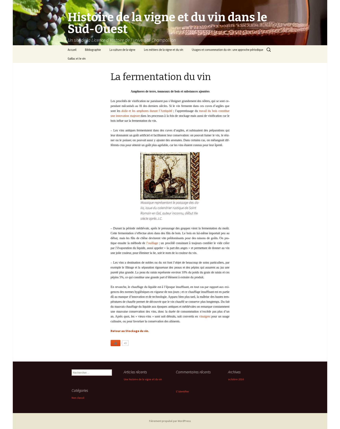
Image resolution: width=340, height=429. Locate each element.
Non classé (78, 397)
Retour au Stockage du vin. (130, 331)
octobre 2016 (236, 379)
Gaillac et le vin (77, 58)
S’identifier (182, 391)
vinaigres (205, 316)
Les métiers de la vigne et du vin (163, 50)
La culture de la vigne (122, 50)
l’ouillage (152, 243)
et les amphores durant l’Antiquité (146, 111)
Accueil (72, 50)
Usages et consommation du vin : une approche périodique (227, 50)
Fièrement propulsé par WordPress (170, 421)
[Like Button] (115, 343)
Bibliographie (93, 50)
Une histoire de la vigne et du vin (143, 379)
